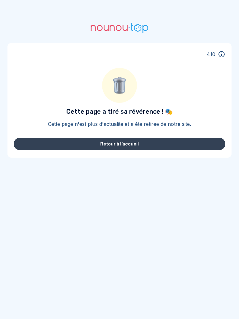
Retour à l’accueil (119, 143)
